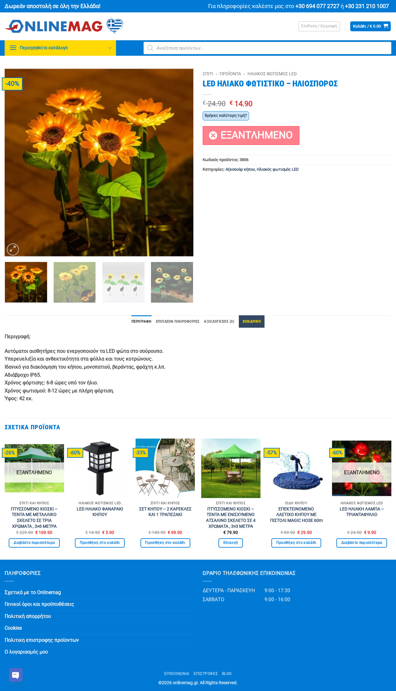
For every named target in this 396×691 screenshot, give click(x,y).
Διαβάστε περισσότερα (34, 542)
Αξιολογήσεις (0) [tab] (219, 321)
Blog (227, 673)
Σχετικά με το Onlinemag (33, 592)
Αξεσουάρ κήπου (240, 169)
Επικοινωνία (177, 673)
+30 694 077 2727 (317, 6)
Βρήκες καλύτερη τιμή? (226, 115)
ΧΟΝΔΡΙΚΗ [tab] (252, 321)
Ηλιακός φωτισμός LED (272, 73)
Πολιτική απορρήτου (28, 616)
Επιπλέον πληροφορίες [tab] (178, 321)
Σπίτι (208, 73)
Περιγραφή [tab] (141, 321)
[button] (319, 26)
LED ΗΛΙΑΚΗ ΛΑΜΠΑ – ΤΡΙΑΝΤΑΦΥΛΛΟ (362, 512)
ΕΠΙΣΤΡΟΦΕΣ (206, 673)
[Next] (181, 162)
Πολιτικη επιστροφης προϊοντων (42, 640)
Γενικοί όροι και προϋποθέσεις (39, 604)
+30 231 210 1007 (367, 6)
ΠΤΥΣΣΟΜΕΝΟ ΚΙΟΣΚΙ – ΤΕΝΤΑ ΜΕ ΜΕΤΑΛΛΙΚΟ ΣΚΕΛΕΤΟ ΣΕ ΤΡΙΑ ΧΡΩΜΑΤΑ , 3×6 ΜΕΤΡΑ (34, 517)
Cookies (13, 628)
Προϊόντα (230, 73)
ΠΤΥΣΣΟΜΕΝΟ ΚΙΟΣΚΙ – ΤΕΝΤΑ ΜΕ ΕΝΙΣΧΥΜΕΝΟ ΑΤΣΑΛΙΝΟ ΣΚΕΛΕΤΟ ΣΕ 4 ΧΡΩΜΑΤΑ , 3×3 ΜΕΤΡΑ (231, 517)
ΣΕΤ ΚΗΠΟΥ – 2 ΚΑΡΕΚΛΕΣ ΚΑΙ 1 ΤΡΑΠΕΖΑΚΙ (165, 512)
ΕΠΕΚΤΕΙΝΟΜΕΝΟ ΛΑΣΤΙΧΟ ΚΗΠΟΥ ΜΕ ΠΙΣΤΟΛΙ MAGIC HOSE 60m (296, 514)
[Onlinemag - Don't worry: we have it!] (104, 26)
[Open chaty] (16, 675)
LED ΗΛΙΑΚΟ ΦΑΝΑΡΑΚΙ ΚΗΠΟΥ (100, 512)
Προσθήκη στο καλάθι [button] (100, 542)
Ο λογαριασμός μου (26, 652)
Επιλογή (230, 542)
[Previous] (16, 162)
